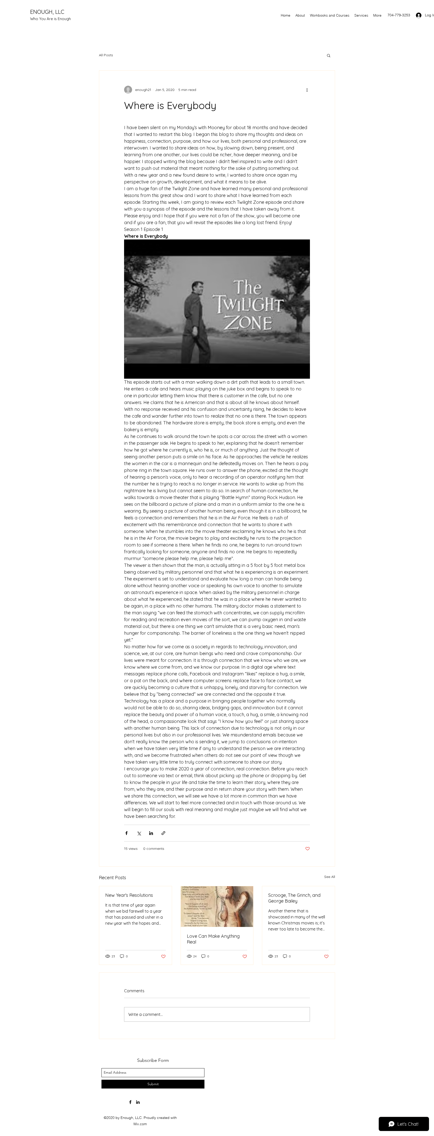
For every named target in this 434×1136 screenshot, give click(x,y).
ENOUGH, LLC (47, 11)
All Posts (106, 55)
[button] (328, 55)
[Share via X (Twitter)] (138, 833)
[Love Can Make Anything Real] (217, 906)
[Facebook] (130, 1102)
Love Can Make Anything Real (213, 939)
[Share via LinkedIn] (151, 833)
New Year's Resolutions (129, 895)
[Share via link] (163, 833)
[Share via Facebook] (126, 833)
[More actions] (307, 90)
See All (329, 876)
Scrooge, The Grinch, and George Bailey (294, 898)
